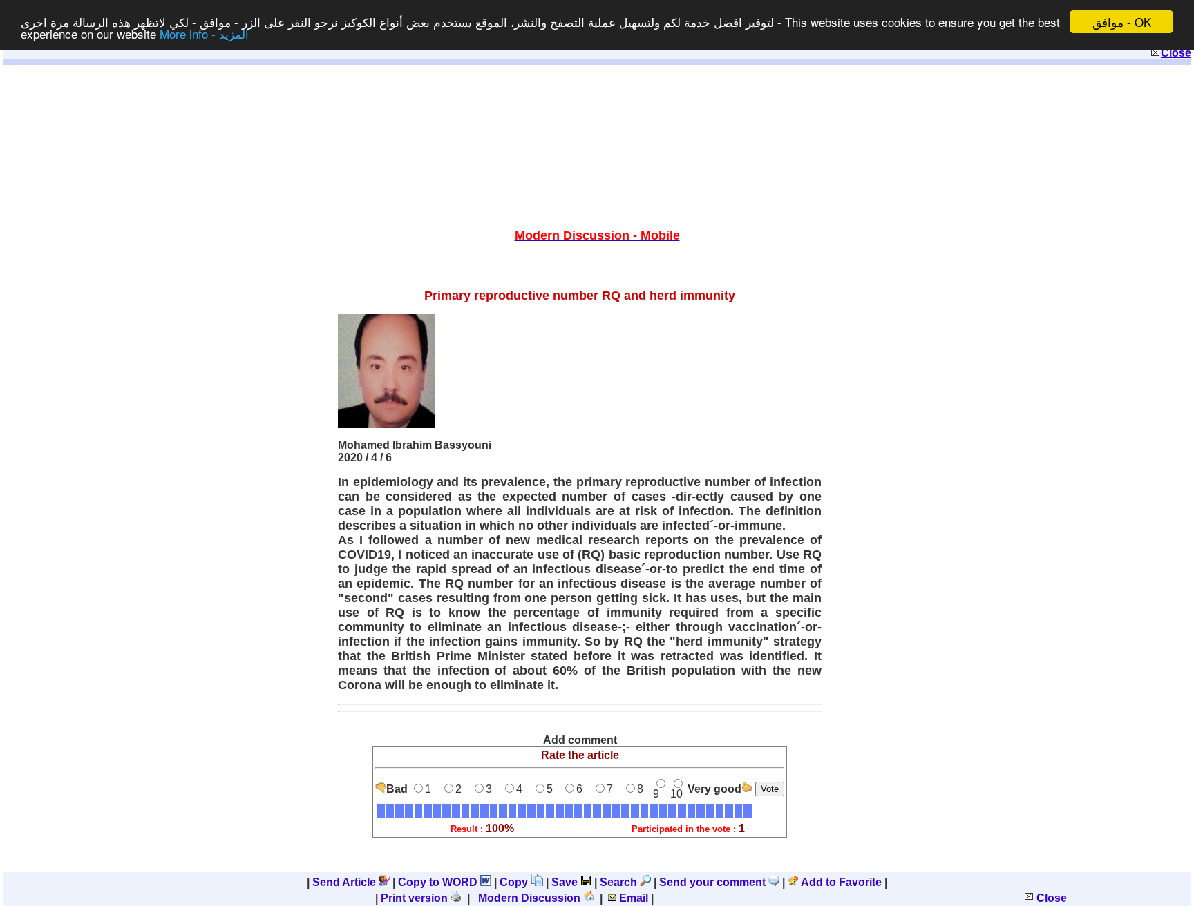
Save (565, 882)
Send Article (345, 882)
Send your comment (713, 882)
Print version (416, 898)
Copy (515, 882)
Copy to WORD (439, 882)
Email (632, 898)
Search (620, 882)
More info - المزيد (204, 34)
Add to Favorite (840, 882)
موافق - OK (1121, 21)
